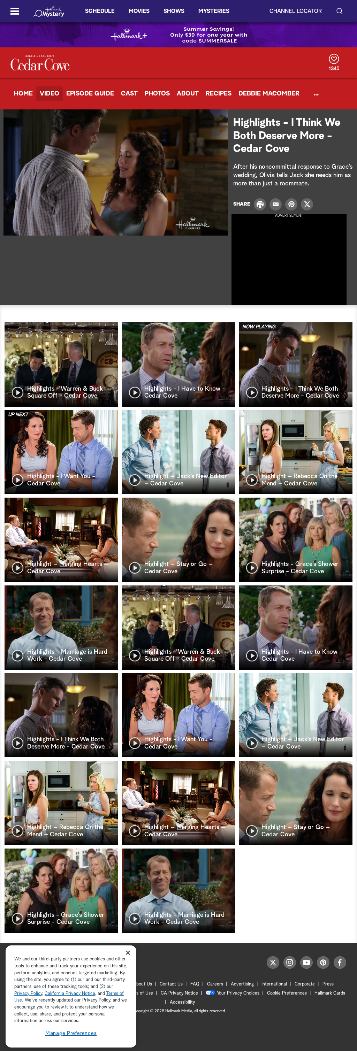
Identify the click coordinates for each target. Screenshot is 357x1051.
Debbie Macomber (268, 94)
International (274, 984)
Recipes (218, 94)
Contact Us (171, 984)
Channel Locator (295, 11)
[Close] (128, 952)
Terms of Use (139, 993)
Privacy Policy (28, 993)
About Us (142, 984)
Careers (215, 984)
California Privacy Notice (70, 993)
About (188, 94)
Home (23, 94)
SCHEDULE (100, 11)
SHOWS (174, 11)
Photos (157, 94)
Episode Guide (90, 94)
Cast (129, 94)
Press (328, 984)
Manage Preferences (71, 1033)
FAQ (194, 984)
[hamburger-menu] (14, 11)
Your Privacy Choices (238, 993)
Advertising (242, 984)
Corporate (305, 984)
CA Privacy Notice (179, 993)
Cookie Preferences (287, 993)
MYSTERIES (213, 11)
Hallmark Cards (329, 993)
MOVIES (139, 11)
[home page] (48, 11)
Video (49, 94)
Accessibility (182, 1002)
